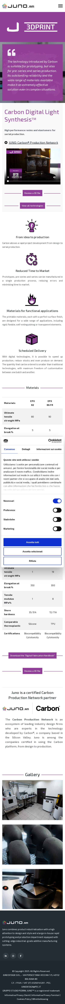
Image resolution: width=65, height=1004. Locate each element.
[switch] (57, 510)
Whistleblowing (40, 999)
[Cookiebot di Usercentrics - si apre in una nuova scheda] (48, 441)
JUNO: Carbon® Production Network (33, 142)
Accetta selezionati (32, 551)
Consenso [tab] (9, 449)
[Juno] (18, 6)
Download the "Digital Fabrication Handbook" (32, 655)
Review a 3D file (32, 193)
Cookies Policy (24, 999)
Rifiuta (32, 561)
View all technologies (32, 205)
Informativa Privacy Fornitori (45, 995)
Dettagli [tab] (26, 449)
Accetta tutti (32, 542)
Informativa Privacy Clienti (17, 995)
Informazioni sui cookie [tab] (49, 449)
